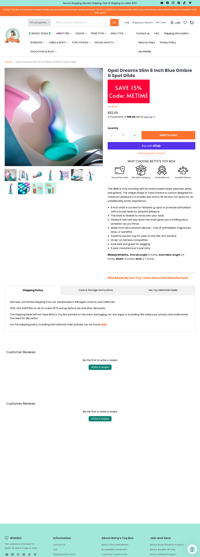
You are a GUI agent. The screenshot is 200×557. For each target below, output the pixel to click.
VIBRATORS (63, 33)
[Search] (114, 22)
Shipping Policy (33, 290)
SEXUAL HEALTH (104, 42)
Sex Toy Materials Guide (163, 290)
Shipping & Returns (142, 22)
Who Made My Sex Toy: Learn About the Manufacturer (148, 278)
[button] (151, 117)
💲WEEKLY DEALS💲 (39, 33)
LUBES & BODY (57, 42)
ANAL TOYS (117, 33)
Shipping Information (176, 33)
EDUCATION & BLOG (42, 51)
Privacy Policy (168, 42)
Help (127, 22)
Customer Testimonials (114, 554)
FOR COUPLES (80, 42)
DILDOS (80, 33)
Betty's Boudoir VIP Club (162, 549)
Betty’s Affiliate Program (163, 554)
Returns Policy (146, 42)
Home (8, 62)
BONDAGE (36, 42)
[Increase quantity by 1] (135, 135)
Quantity (113, 128)
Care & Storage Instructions (96, 290)
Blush (114, 106)
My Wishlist (144, 51)
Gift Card (161, 22)
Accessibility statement (114, 549)
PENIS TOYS (98, 33)
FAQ (156, 33)
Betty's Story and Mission (115, 544)
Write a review (100, 367)
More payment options (151, 153)
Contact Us (143, 33)
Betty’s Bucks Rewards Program (167, 544)
